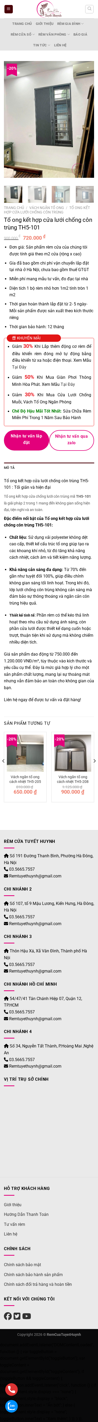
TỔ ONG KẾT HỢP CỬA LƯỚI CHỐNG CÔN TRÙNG (47, 210)
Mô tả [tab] (9, 468)
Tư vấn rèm (14, 1224)
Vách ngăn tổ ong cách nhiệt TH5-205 (25, 779)
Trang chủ (22, 24)
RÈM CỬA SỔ (21, 34)
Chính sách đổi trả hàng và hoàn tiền (38, 1284)
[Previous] (12, 121)
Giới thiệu (45, 24)
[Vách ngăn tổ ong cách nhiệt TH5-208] (72, 753)
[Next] (85, 121)
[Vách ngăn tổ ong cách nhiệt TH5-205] (25, 753)
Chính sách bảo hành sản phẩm (33, 1274)
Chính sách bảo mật (22, 1264)
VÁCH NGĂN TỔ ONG (46, 208)
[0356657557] (11, 1389)
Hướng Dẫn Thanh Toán (26, 1214)
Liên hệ (60, 45)
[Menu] (8, 9)
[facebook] (8, 1316)
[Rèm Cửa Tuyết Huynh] (49, 9)
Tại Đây (19, 367)
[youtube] (26, 1316)
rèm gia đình (68, 24)
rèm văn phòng (52, 34)
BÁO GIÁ (80, 34)
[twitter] (17, 1316)
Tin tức (40, 45)
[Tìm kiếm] (89, 9)
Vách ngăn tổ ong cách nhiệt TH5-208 (73, 779)
